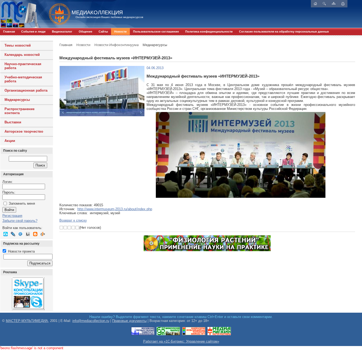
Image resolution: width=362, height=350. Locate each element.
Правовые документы (129, 321)
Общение (85, 31)
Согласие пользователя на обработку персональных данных (284, 31)
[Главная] (57, 14)
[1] (61, 228)
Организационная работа (26, 90)
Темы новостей (18, 45)
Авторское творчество (24, 131)
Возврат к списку (73, 220)
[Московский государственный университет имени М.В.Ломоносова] (143, 334)
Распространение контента (19, 111)
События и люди (33, 31)
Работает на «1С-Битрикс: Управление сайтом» (181, 341)
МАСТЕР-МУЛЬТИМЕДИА (27, 321)
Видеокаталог (62, 31)
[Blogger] (35, 234)
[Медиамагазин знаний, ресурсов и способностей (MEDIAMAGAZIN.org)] (219, 334)
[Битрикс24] (5, 234)
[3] (69, 228)
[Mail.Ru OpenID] (20, 234)
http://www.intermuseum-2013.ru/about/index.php (114, 209)
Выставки (13, 122)
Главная (9, 31)
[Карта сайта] (333, 3)
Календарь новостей (22, 55)
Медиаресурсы (17, 100)
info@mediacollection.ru (90, 321)
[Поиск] (324, 3)
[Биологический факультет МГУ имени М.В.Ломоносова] (168, 334)
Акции (10, 141)
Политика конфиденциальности (209, 31)
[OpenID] (43, 234)
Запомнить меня (22, 203)
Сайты (103, 31)
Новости (120, 31)
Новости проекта (21, 251)
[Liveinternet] (28, 234)
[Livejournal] (13, 234)
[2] (65, 228)
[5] (77, 228)
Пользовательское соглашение (156, 31)
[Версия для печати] (342, 3)
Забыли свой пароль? (19, 221)
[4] (73, 228)
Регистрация (12, 216)
